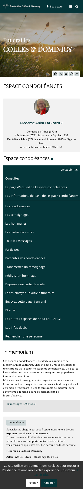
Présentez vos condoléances (25, 258)
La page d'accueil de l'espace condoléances (36, 187)
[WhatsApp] (71, 74)
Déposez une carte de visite (25, 284)
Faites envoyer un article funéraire (29, 293)
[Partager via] (76, 74)
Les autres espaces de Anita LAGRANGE (33, 319)
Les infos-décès (16, 328)
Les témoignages (17, 215)
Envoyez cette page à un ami (25, 301)
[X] (61, 74)
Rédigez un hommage (20, 276)
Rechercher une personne (24, 336)
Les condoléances (17, 206)
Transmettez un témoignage (25, 267)
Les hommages (16, 223)
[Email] (66, 74)
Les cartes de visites (19, 232)
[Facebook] (55, 74)
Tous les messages (18, 241)
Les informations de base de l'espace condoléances (42, 196)
